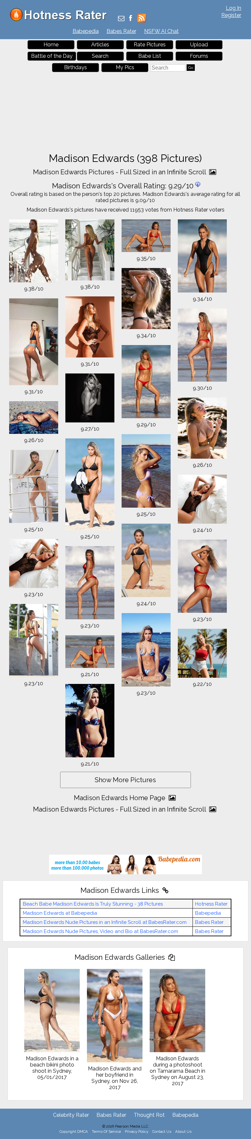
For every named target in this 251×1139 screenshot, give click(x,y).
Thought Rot (149, 1115)
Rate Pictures (150, 44)
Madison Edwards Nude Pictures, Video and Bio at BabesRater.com (100, 931)
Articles (100, 44)
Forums (199, 56)
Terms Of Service (106, 1131)
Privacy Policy (136, 1131)
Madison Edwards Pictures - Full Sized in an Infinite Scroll (120, 172)
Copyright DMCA (73, 1131)
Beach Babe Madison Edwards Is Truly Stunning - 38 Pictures (93, 904)
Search (100, 56)
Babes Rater (121, 31)
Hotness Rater (211, 904)
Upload (199, 44)
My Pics (125, 67)
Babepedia (86, 31)
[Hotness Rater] (61, 19)
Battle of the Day (52, 56)
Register (231, 15)
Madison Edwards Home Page (120, 798)
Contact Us (161, 1131)
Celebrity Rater (71, 1115)
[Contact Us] (121, 19)
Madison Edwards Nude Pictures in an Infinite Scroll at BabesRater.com (105, 922)
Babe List (149, 56)
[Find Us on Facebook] (130, 19)
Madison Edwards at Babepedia (60, 913)
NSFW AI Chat (161, 31)
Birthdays (75, 67)
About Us (183, 1131)
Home (51, 44)
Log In (233, 8)
